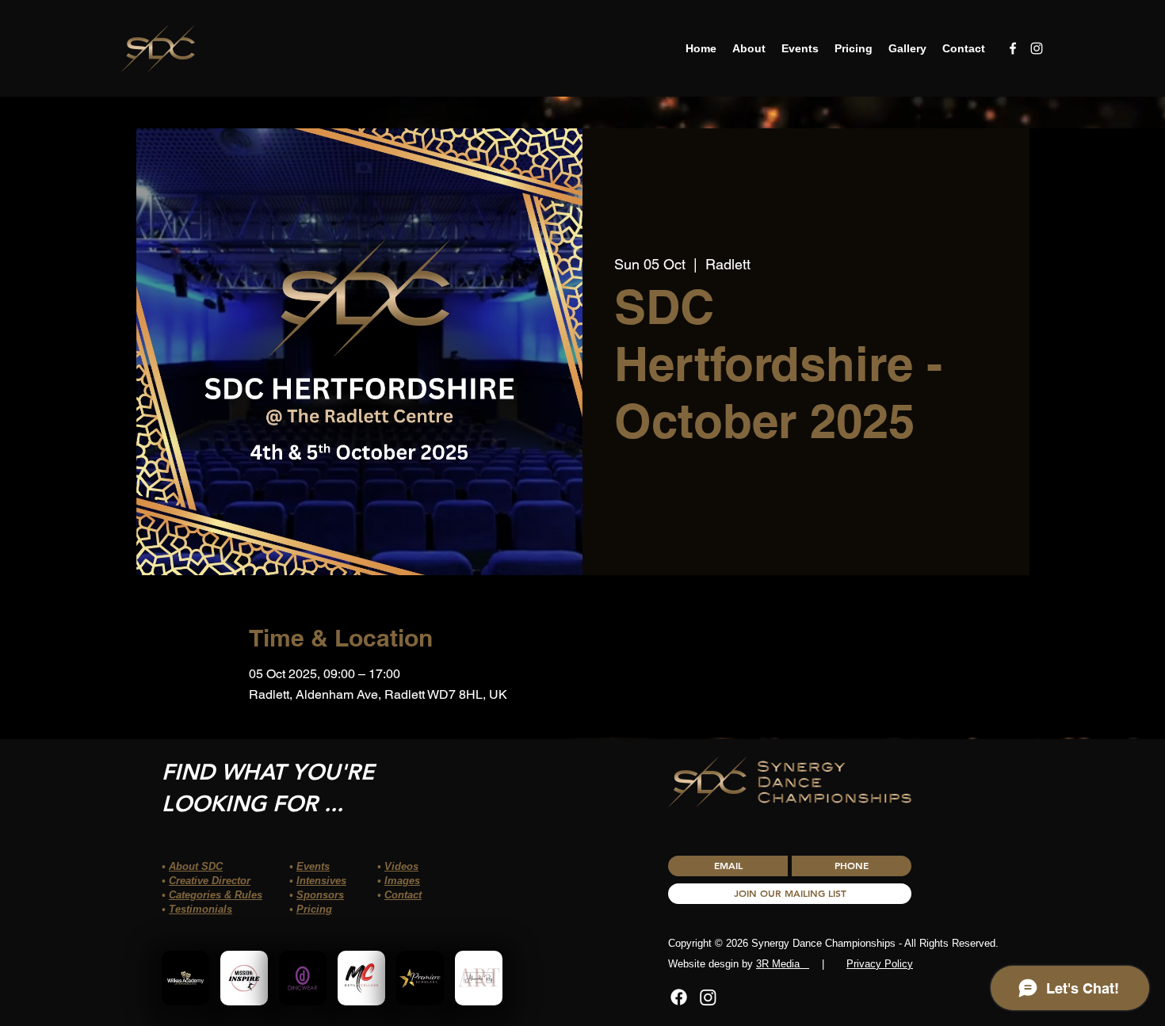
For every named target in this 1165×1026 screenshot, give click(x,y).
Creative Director (209, 881)
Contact (403, 895)
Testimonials (200, 909)
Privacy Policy (879, 964)
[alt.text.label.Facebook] (1013, 48)
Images (402, 881)
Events (313, 866)
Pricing (314, 909)
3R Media (782, 964)
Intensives (321, 881)
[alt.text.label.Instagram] (1037, 48)
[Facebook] (678, 997)
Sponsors (320, 895)
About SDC (196, 866)
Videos (401, 866)
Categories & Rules (215, 895)
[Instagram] (708, 997)
